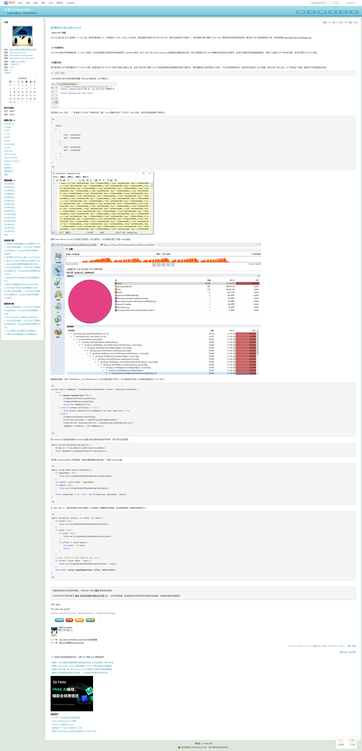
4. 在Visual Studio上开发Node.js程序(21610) (22, 261)
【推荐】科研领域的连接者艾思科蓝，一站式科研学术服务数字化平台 (79, 673)
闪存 (51, 3)
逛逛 (92, 657)
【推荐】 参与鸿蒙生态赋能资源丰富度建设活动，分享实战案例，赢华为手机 (82, 663)
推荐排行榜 (9, 304)
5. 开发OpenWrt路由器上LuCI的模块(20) (20, 334)
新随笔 (322, 12)
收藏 (349, 646)
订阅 (343, 12)
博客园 (300, 12)
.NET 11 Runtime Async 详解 (64, 721)
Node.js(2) (8, 151)
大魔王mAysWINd (17, 10)
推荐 (97, 590)
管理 (354, 12)
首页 (311, 12)
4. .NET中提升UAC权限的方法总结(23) (20, 331)
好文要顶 (59, 620)
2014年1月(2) (9, 211)
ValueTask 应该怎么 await (62, 724)
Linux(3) (7, 147)
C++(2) (7, 134)
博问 (43, 3)
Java (58, 604)
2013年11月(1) (10, 218)
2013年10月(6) (10, 221)
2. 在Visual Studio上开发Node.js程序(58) (20, 317)
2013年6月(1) (9, 231)
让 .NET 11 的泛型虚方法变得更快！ (67, 718)
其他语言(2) (9, 171)
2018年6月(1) (9, 191)
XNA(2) (7, 164)
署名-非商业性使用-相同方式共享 (23, 50)
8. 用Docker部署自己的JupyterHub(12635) (21, 284)
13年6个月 (14, 64)
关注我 (69, 620)
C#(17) (6, 130)
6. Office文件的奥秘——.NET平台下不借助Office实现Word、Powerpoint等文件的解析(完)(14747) (22, 270)
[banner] (8, 3)
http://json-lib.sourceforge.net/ (297, 37)
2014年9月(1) (9, 194)
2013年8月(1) (9, 224)
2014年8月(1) (9, 197)
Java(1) (7, 141)
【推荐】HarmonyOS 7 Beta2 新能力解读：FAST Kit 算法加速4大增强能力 (81, 666)
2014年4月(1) (9, 204)
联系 (332, 12)
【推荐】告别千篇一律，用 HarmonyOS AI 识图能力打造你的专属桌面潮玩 (81, 669)
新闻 (36, 3)
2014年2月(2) (9, 208)
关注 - (69, 630)
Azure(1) (7, 127)
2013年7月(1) (9, 228)
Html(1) (7, 137)
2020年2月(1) (9, 187)
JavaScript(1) (9, 144)
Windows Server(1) (12, 161)
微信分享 (90, 620)
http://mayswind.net (18, 52)
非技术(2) (8, 168)
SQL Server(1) (10, 154)
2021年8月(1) (9, 184)
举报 (354, 646)
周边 (28, 3)
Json (61, 609)
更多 (6, 175)
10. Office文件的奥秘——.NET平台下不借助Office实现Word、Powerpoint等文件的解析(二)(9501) (22, 294)
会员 (20, 3)
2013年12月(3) (10, 214)
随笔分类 (8, 120)
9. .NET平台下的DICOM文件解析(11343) (20, 288)
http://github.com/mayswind (21, 55)
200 (11, 67)
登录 (84, 657)
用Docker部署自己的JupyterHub (71, 643)
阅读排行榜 (9, 240)
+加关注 (54, 635)
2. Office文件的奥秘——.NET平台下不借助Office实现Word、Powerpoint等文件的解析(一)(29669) (22, 250)
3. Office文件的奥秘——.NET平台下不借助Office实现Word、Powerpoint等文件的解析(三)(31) (22, 324)
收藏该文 (79, 620)
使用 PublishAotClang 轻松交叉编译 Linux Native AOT (74, 731)
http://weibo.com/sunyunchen (22, 58)
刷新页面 (343, 652)
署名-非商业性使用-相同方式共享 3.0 (91, 596)
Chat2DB (70, 3)
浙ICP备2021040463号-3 (219, 747)
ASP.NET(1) (9, 124)
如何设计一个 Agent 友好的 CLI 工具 (67, 728)
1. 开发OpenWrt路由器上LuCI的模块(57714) (22, 244)
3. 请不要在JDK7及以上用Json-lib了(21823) (22, 257)
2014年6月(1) (9, 201)
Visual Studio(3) (10, 158)
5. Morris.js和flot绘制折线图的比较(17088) (21, 264)
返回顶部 (352, 652)
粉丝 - (62, 630)
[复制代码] (52, 120)
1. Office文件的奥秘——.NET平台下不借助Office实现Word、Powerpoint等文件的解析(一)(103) (22, 310)
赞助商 (59, 3)
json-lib (67, 609)
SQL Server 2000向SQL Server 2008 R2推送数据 (78, 640)
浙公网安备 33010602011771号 (194, 747)
